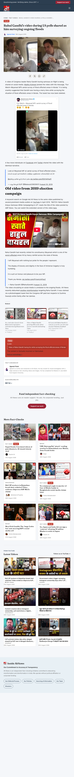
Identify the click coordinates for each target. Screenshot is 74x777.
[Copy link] (44, 76)
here (55, 208)
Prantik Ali (12, 454)
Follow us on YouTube (62, 554)
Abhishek (13, 495)
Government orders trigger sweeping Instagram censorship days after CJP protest (52, 580)
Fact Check (13, 18)
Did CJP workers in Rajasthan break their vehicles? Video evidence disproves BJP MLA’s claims (17, 488)
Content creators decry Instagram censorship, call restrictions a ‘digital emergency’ (18, 610)
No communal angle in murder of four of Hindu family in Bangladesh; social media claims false (53, 489)
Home (6, 18)
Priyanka (20, 495)
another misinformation (29, 290)
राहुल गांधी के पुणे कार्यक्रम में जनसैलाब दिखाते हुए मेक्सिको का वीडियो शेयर (52, 610)
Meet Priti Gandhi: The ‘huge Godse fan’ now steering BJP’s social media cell (19, 528)
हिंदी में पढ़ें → (8, 383)
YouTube (36, 202)
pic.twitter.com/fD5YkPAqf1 (40, 179)
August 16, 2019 (46, 184)
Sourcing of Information (44, 681)
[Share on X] (35, 76)
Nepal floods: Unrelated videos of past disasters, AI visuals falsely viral (18, 449)
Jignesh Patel (11, 34)
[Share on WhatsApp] (39, 76)
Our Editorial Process (12, 681)
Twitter (40, 163)
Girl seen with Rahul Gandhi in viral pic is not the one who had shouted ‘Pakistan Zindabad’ (58, 324)
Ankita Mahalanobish (49, 495)
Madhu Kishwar (30, 85)
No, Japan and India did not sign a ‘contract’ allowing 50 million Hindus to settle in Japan (53, 529)
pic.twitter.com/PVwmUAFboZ (34, 279)
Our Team (59, 681)
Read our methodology (14, 354)
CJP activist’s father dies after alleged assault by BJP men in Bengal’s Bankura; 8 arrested (19, 640)
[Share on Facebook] (30, 76)
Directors (8, 686)
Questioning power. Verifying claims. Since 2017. (21, 2)
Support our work (63, 2)
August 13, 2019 (40, 285)
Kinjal (44, 454)
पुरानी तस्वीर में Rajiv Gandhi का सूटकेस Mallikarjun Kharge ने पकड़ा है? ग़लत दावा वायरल (53, 640)
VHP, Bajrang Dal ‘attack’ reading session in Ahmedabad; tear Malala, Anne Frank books (54, 448)
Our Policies (28, 681)
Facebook (29, 163)
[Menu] (69, 8)
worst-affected (11, 255)
